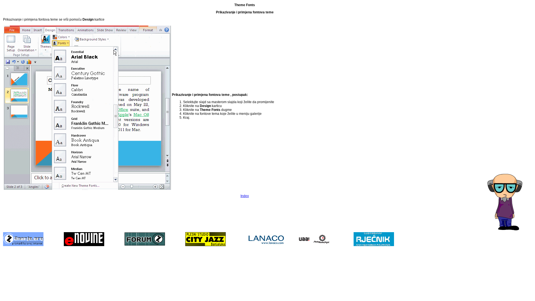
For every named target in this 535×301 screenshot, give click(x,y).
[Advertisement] (509, 86)
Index (244, 196)
